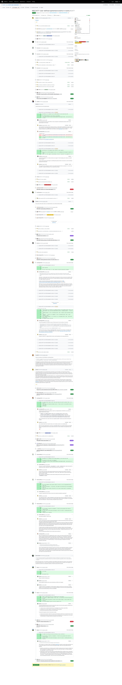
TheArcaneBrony (39, 454)
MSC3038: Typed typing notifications (45, 208)
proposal (44, 35)
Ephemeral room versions (43, 235)
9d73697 (72, 181)
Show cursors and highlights (47, 98)
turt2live (39, 35)
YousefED (37, 355)
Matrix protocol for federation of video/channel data (50, 444)
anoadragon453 (41, 131)
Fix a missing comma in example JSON (44, 62)
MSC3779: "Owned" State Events (44, 621)
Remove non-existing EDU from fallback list (45, 181)
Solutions (11, 1)
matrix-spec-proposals (13, 4)
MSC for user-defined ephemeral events (44, 25)
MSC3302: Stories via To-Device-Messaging (46, 189)
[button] (49, 17)
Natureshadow (38, 555)
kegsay (38, 567)
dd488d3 (72, 179)
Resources (16, 1)
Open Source (22, 1)
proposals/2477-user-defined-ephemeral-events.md (46, 44)
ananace (37, 12)
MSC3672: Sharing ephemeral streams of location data (48, 259)
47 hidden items (54, 221)
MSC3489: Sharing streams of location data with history (48, 240)
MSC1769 (60, 128)
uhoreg (39, 234)
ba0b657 (72, 82)
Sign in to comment (63, 664)
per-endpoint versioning (48, 139)
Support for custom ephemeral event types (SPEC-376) (52, 389)
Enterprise (28, 1)
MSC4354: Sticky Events (42, 625)
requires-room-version (50, 214)
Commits (44, 15)
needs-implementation (48, 184)
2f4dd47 (72, 198)
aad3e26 (72, 25)
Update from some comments (42, 179)
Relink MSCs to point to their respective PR (45, 82)
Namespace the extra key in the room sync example (46, 86)
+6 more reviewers (77, 24)
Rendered (37, 20)
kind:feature (46, 89)
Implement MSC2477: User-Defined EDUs (49, 394)
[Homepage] (2, 1)
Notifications (106, 4)
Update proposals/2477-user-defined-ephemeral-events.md (47, 198)
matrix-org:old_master (53, 12)
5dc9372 (72, 86)
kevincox (38, 243)
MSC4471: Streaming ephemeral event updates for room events (49, 660)
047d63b (72, 228)
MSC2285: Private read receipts (44, 440)
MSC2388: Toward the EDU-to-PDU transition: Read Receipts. (49, 94)
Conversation (37, 15)
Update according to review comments (44, 228)
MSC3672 (37, 381)
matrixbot (39, 448)
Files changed (58, 15)
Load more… (54, 222)
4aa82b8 (72, 62)
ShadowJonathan (41, 187)
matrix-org (5, 4)
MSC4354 (57, 644)
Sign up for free (36, 664)
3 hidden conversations (55, 302)
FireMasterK (40, 443)
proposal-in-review (49, 35)
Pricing (33, 1)
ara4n (39, 238)
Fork (112, 4)
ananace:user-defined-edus (63, 12)
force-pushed (43, 28)
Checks (51, 15)
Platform (5, 1)
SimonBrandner (39, 192)
